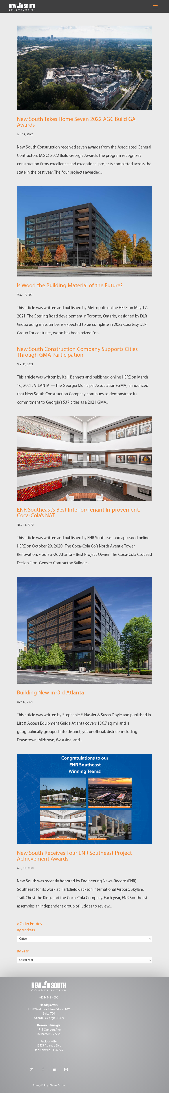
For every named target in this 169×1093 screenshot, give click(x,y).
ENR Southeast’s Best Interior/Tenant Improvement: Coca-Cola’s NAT (78, 513)
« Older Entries (29, 924)
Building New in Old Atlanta (50, 693)
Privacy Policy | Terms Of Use (49, 1085)
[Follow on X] (31, 1069)
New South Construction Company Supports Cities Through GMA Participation (77, 352)
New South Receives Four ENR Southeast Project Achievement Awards (74, 856)
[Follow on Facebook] (43, 1069)
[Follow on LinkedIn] (54, 1069)
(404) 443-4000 (48, 997)
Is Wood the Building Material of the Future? (70, 286)
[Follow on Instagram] (66, 1069)
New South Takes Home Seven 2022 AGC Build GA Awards (76, 122)
